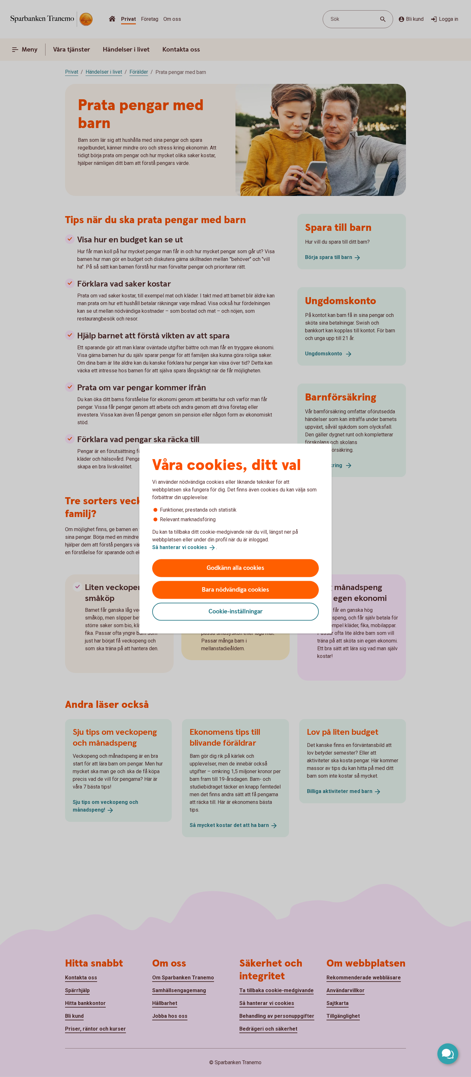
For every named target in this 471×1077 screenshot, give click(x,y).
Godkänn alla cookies (235, 568)
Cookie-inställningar (236, 611)
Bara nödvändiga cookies (235, 590)
